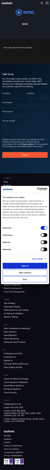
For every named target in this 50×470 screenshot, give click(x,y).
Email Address (7, 102)
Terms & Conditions (11, 449)
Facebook (8, 439)
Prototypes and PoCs (13, 353)
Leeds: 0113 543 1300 (13, 407)
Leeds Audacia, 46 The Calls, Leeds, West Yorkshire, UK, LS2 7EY (22, 414)
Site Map (7, 436)
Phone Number (7, 111)
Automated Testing (12, 306)
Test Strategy (9, 303)
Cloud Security (10, 392)
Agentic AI (8, 360)
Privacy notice (27, 144)
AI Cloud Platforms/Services (16, 364)
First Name (6, 93)
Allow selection (25, 273)
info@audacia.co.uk (12, 404)
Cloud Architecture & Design (16, 379)
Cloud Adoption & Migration (16, 382)
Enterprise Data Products (15, 342)
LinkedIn (7, 442)
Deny (25, 279)
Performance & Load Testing (16, 310)
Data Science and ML (13, 367)
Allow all (25, 266)
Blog (6, 182)
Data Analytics (10, 332)
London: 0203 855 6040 (14, 411)
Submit (25, 155)
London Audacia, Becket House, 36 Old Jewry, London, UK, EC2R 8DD (24, 420)
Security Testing (11, 317)
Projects (7, 185)
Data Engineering (11, 338)
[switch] (44, 235)
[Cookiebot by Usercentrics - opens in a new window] (37, 189)
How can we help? (8, 121)
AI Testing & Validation (13, 313)
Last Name (30, 93)
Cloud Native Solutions (14, 385)
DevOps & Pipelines (12, 389)
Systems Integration (12, 285)
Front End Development (14, 292)
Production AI (10, 357)
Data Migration (10, 335)
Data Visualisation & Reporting (17, 328)
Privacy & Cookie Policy (13, 446)
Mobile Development (13, 288)
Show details (37, 259)
